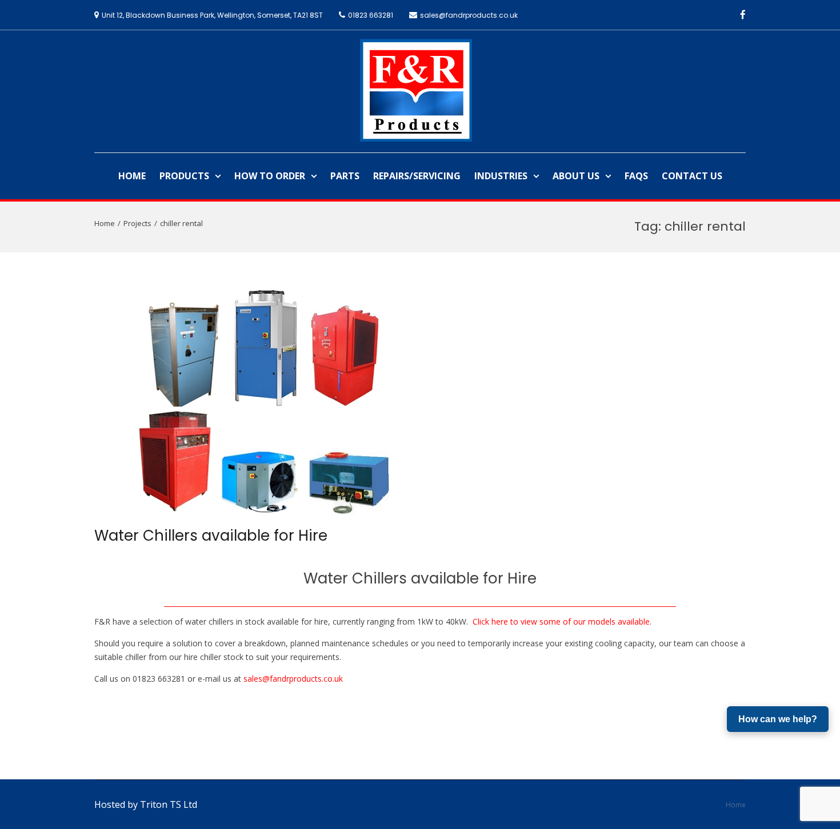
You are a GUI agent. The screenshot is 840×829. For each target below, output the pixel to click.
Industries (500, 176)
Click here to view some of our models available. (562, 621)
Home (132, 176)
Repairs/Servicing (417, 176)
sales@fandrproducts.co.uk (293, 678)
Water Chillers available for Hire (210, 535)
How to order (269, 176)
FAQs (636, 176)
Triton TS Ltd (168, 804)
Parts (344, 176)
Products (184, 176)
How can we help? (777, 719)
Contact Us (692, 176)
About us (576, 176)
